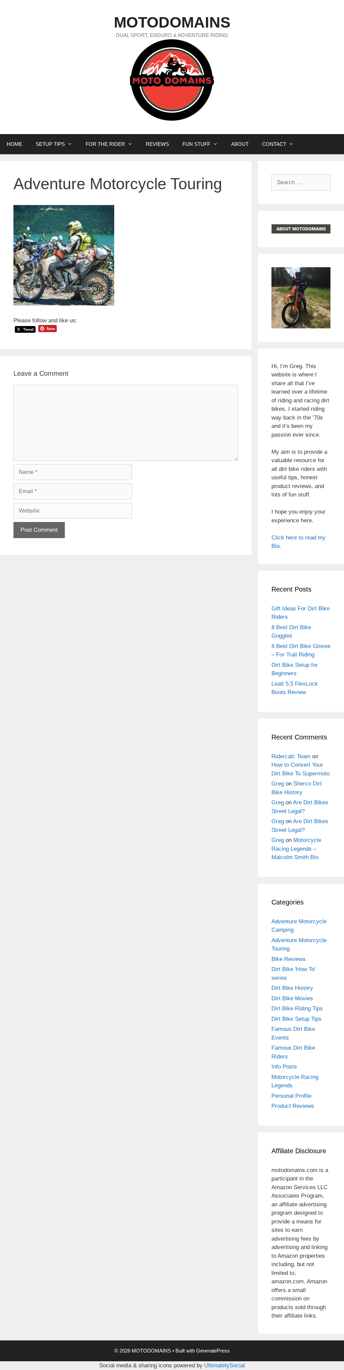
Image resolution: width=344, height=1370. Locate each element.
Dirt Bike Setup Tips (296, 1019)
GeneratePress (213, 1351)
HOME (14, 144)
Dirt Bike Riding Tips (297, 1008)
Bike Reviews (288, 959)
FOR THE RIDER (105, 144)
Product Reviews (292, 1106)
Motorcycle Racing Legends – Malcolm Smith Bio (296, 848)
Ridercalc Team (290, 756)
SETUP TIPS (50, 144)
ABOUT (240, 144)
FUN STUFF (196, 144)
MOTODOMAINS (172, 22)
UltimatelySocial (224, 1365)
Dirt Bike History (292, 988)
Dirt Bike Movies (292, 998)
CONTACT (274, 144)
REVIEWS (157, 144)
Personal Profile (291, 1096)
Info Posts (284, 1066)
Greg (277, 783)
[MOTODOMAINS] (172, 79)
